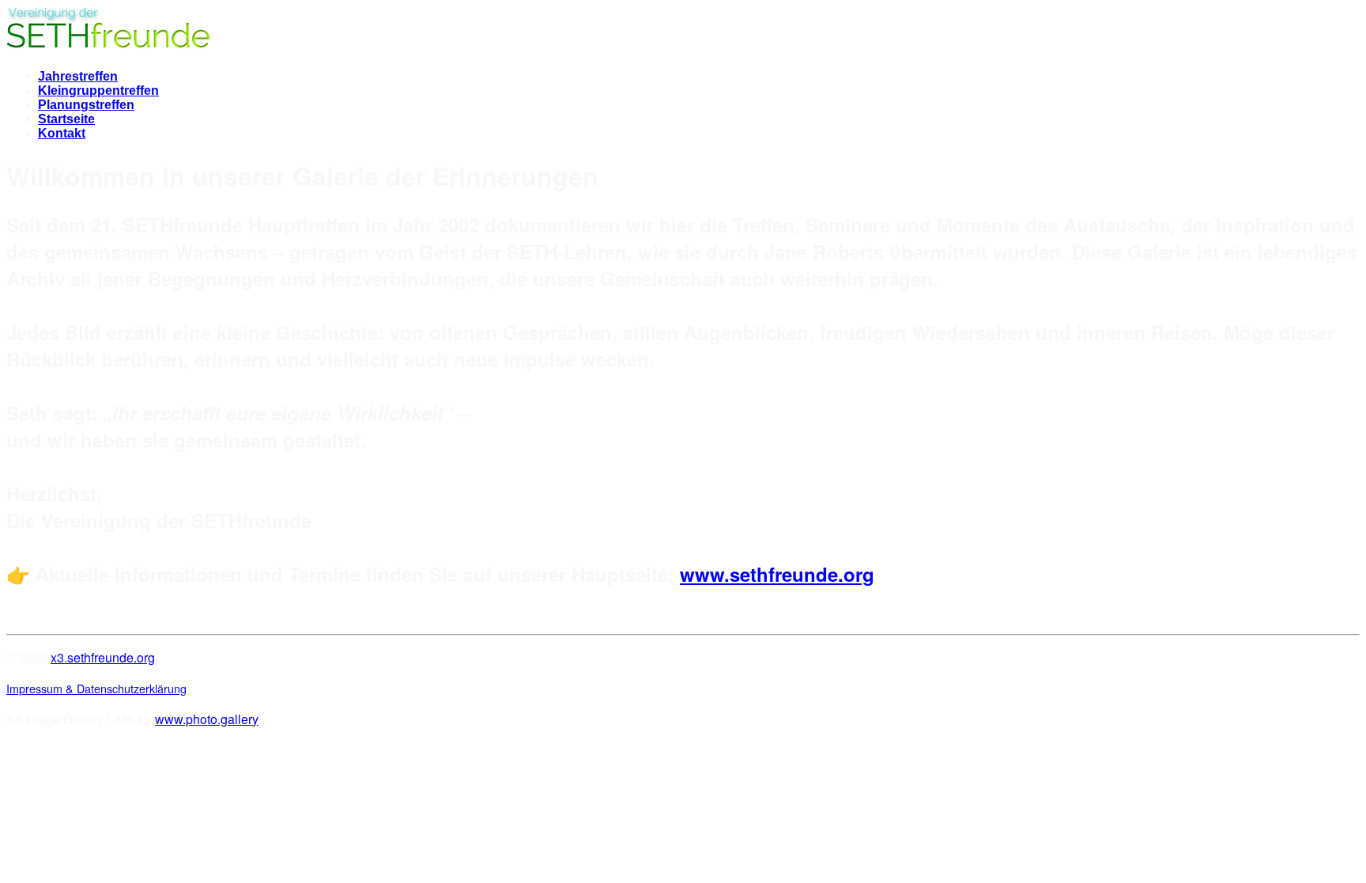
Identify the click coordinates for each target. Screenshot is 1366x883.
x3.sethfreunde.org (103, 657)
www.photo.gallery (206, 719)
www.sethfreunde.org (777, 573)
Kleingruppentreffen (98, 90)
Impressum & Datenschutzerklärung (96, 688)
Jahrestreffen (78, 76)
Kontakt (61, 133)
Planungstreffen (86, 104)
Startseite (66, 119)
